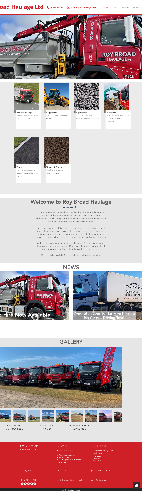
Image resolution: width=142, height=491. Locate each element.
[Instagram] (34, 483)
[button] (125, 7)
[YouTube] (28, 483)
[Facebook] (22, 483)
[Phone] (48, 7)
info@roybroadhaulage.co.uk (83, 7)
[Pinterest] (31, 483)
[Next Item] (118, 377)
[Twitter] (25, 483)
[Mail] (68, 7)
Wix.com (78, 490)
